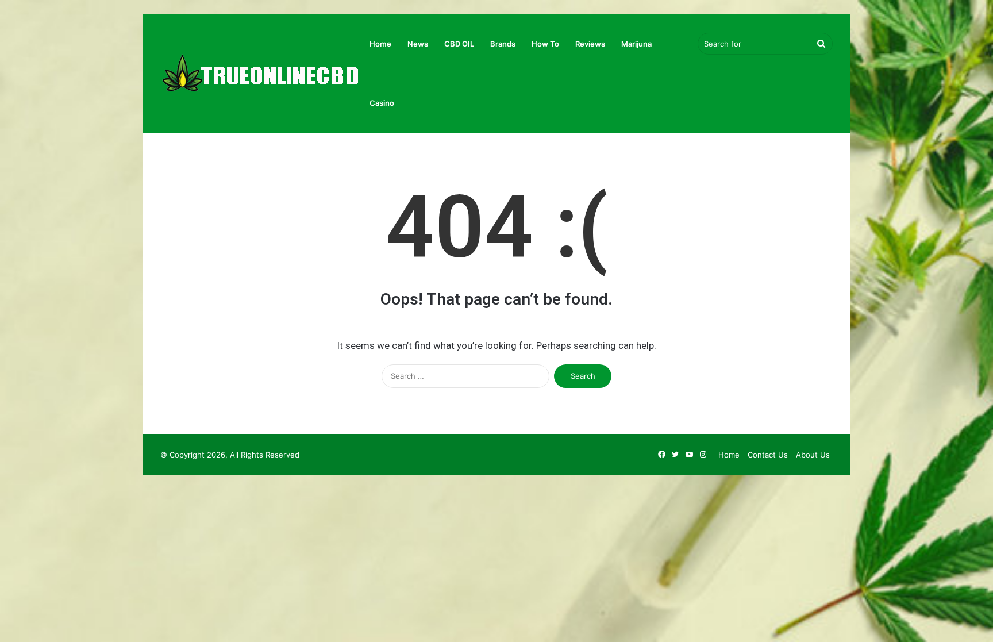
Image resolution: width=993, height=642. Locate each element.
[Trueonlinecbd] (260, 74)
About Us (813, 454)
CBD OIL (459, 43)
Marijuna (636, 43)
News (417, 43)
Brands (502, 43)
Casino (382, 102)
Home (380, 43)
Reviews (590, 43)
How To (545, 43)
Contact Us (768, 454)
